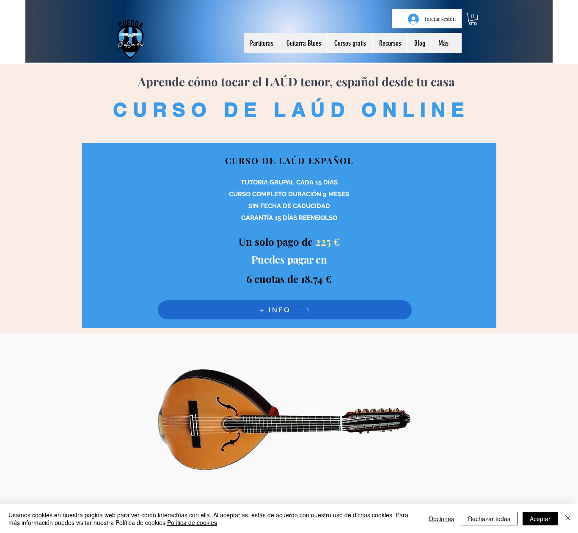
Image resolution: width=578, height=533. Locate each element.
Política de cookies (192, 522)
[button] (472, 19)
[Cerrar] (568, 518)
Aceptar (540, 518)
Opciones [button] (441, 518)
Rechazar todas (489, 518)
